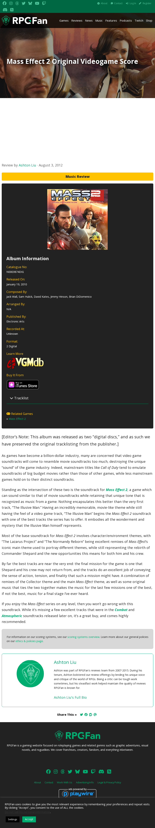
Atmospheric (12, 615)
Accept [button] (29, 819)
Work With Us (64, 782)
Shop (149, 20)
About (104, 3)
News (89, 20)
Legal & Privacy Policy (109, 782)
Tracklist (21, 398)
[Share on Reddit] (90, 715)
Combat (121, 609)
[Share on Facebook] (86, 715)
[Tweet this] (81, 715)
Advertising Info (85, 782)
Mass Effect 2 (17, 419)
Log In (133, 3)
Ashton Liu (27, 165)
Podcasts (126, 20)
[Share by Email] (95, 715)
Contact (118, 3)
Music (99, 20)
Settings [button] (12, 819)
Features (111, 20)
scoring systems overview (83, 637)
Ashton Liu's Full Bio (70, 697)
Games (64, 20)
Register (147, 3)
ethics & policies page (29, 641)
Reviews (76, 20)
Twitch (139, 20)
